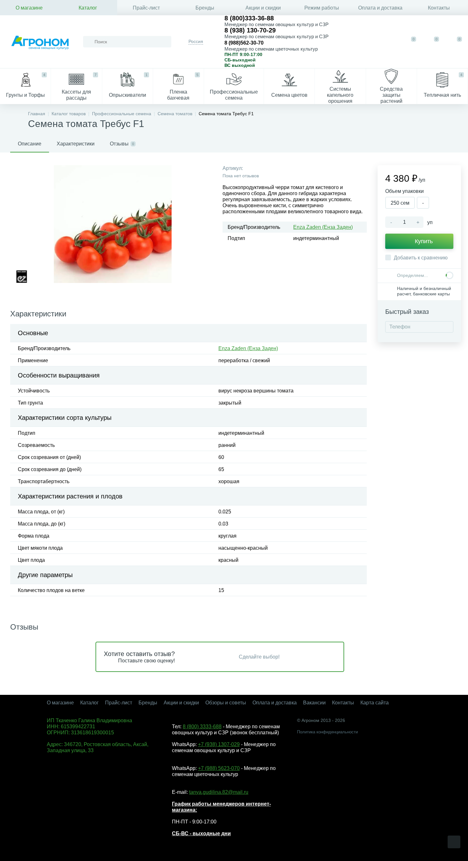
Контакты (439, 8)
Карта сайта (374, 702)
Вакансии (314, 702)
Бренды (204, 8)
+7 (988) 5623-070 (219, 768)
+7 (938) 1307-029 (219, 744)
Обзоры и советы (225, 702)
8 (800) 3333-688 (202, 726)
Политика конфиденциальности (327, 732)
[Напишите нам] (369, 41)
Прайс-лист (146, 8)
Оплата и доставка (380, 8)
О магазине (29, 8)
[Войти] (388, 41)
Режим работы (321, 8)
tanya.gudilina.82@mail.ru (218, 792)
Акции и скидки (263, 8)
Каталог (88, 8)
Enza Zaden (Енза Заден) (323, 227)
